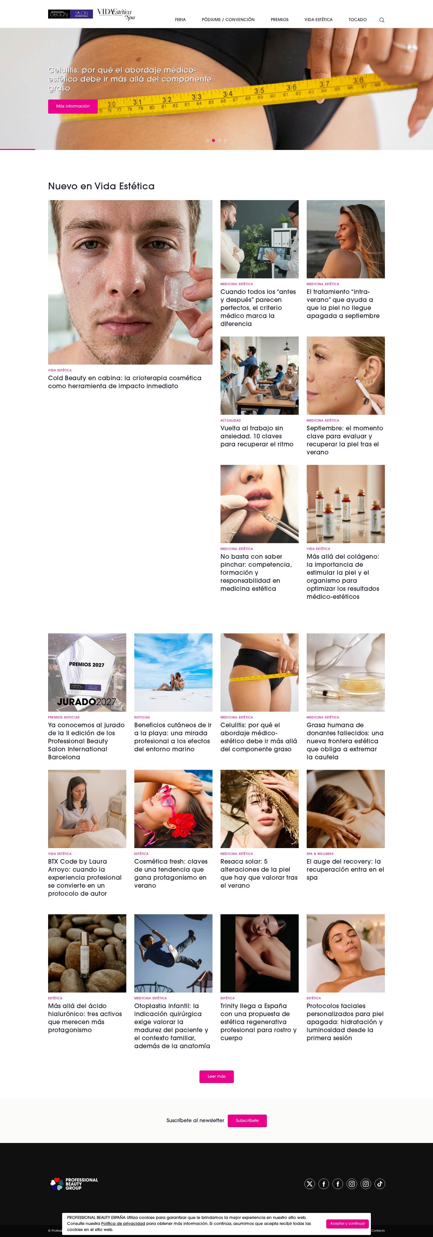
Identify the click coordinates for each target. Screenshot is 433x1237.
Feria (180, 20)
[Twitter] (310, 1184)
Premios (280, 20)
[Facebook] (324, 1184)
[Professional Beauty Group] (74, 1184)
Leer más (217, 1077)
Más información (73, 107)
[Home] (70, 14)
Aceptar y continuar (347, 1224)
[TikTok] (380, 1184)
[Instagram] (352, 1184)
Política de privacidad (123, 1224)
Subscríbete (247, 1121)
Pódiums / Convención (228, 20)
